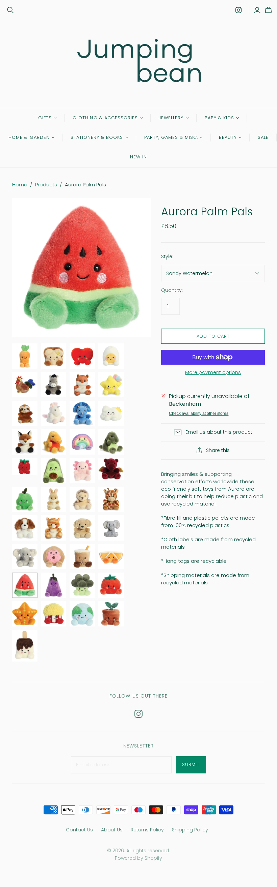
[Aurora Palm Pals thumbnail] (24, 356)
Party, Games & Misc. (171, 137)
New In (138, 157)
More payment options (213, 372)
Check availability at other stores (198, 413)
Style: (167, 256)
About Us (112, 829)
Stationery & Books (97, 137)
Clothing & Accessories (105, 118)
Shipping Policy (190, 829)
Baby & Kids (219, 118)
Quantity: (172, 290)
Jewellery (171, 118)
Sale (263, 137)
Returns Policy (147, 829)
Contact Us (79, 829)
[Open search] (10, 10)
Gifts (45, 118)
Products (46, 184)
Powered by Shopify (138, 858)
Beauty (227, 137)
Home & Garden (29, 137)
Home (19, 184)
